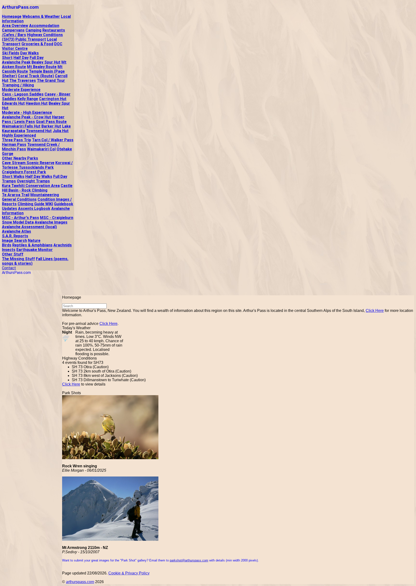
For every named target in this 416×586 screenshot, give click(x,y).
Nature (34, 240)
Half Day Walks (38, 176)
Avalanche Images (51, 222)
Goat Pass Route (51, 121)
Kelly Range (27, 99)
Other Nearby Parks (20, 158)
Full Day (37, 57)
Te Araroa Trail (15, 195)
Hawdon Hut (37, 103)
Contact (9, 268)
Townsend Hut (39, 131)
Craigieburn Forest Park (24, 172)
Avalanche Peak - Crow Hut (26, 117)
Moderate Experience (21, 89)
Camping (33, 30)
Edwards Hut (13, 103)
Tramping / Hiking (18, 85)
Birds (6, 245)
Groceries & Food (37, 44)
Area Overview (15, 25)
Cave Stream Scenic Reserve (28, 163)
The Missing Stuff (18, 259)
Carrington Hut (52, 99)
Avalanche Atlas (16, 231)
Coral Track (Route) (36, 76)
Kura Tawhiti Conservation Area (31, 185)
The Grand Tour (51, 80)
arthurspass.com (80, 582)
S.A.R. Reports (15, 236)
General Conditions (19, 199)
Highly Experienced (19, 135)
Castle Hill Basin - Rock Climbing (37, 188)
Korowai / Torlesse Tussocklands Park (37, 165)
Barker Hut (51, 126)
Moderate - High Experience (27, 112)
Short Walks (13, 176)
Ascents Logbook (34, 208)
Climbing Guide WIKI (35, 204)
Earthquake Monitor (34, 249)
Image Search (14, 240)
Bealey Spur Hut (46, 62)
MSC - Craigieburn (56, 217)
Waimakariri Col (41, 149)
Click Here (375, 311)
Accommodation (44, 25)
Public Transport (30, 39)
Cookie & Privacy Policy (129, 573)
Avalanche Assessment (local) (29, 227)
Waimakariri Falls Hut (21, 126)
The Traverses (22, 80)
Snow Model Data (18, 222)
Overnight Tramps (33, 181)
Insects (8, 249)
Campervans (13, 30)
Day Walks (29, 53)
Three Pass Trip (16, 140)
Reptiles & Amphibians (32, 245)
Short (7, 57)
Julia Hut (61, 131)
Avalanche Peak (16, 62)
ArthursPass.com (20, 7)
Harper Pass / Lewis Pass (33, 119)
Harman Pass (14, 144)
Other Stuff (12, 254)
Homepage (11, 16)
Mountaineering (44, 195)
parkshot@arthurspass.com (189, 560)
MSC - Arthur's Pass (20, 217)
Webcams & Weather (41, 16)
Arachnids (62, 245)
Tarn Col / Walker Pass (52, 140)
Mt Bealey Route (42, 66)
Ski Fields (10, 53)
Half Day (21, 57)
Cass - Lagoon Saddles (23, 94)
